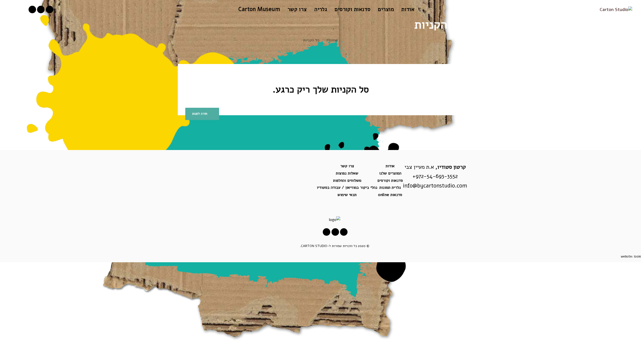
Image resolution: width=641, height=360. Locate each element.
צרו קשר (347, 166)
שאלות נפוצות (347, 173)
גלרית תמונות (390, 187)
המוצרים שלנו (390, 173)
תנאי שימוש (347, 195)
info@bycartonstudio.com (435, 186)
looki (637, 256)
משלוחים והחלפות (347, 180)
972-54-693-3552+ (435, 176)
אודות (390, 166)
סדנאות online (390, 195)
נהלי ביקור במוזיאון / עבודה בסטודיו (347, 187)
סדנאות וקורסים (390, 180)
